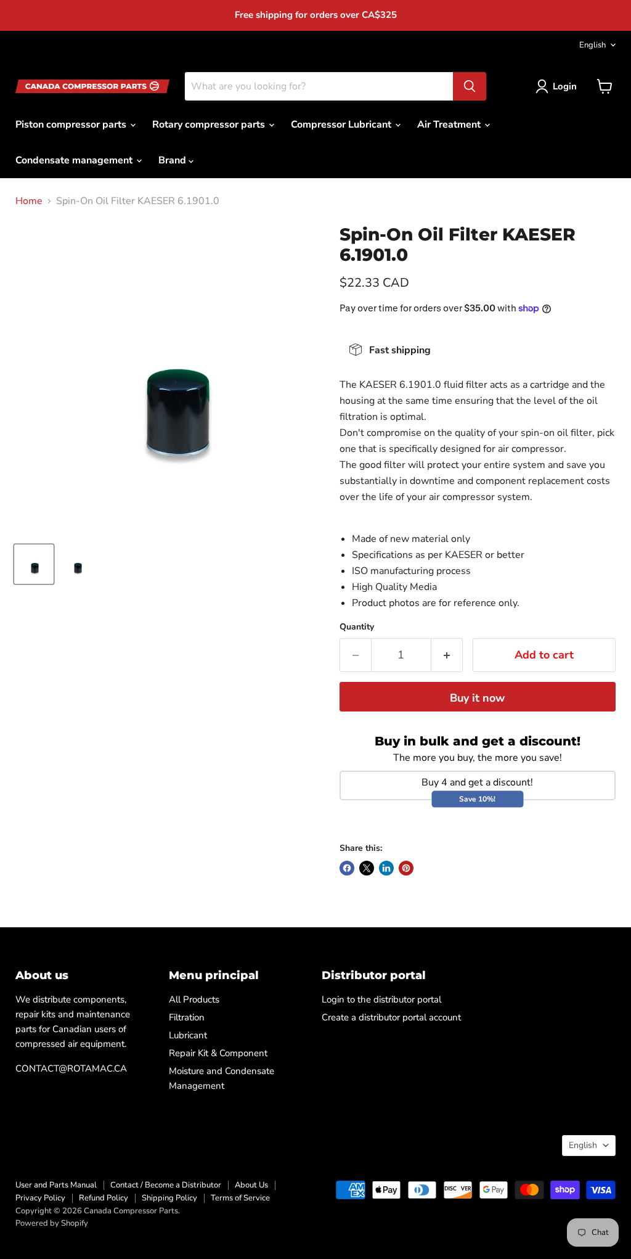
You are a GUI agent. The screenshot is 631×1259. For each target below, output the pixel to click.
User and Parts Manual (56, 1185)
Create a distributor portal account (391, 1017)
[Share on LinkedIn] (386, 868)
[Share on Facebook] (347, 868)
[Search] (469, 86)
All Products (194, 999)
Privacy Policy (40, 1198)
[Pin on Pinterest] (406, 868)
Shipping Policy (169, 1198)
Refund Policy (103, 1198)
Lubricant (188, 1035)
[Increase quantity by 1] (447, 655)
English (592, 45)
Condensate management (75, 160)
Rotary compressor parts (209, 124)
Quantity (357, 627)
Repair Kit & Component (218, 1053)
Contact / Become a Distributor (165, 1185)
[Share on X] (366, 868)
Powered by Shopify (51, 1223)
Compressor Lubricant (342, 124)
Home (29, 201)
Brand (173, 160)
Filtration (187, 1017)
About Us (251, 1185)
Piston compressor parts (72, 124)
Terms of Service (240, 1198)
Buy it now (477, 698)
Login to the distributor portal (381, 999)
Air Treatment (450, 124)
